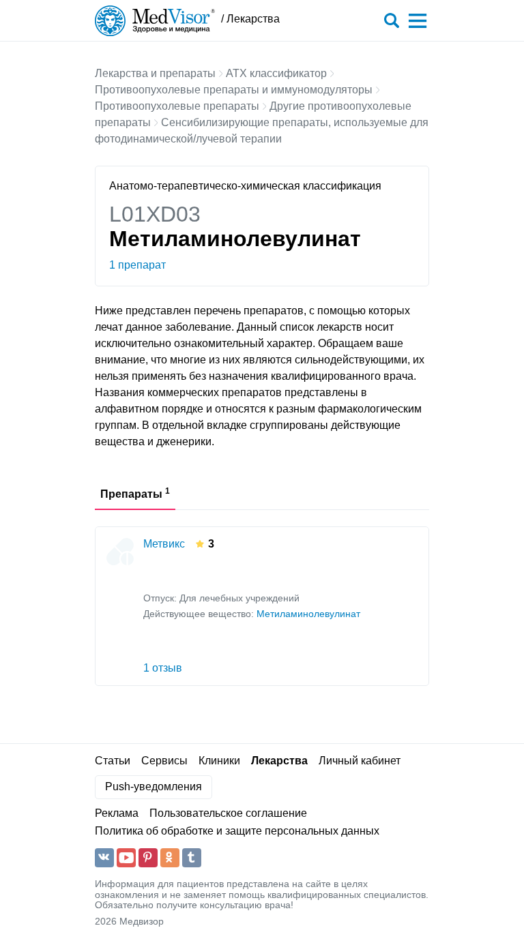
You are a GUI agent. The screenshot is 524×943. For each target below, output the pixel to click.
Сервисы (164, 760)
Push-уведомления (153, 786)
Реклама (117, 813)
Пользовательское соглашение (228, 813)
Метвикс (164, 544)
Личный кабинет (360, 760)
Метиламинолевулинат (308, 614)
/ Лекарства (250, 19)
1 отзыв (162, 668)
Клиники (219, 760)
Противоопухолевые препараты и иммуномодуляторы (234, 89)
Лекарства (279, 760)
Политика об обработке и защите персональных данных (237, 831)
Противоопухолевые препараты (177, 106)
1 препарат (137, 265)
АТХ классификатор (276, 73)
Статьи (112, 760)
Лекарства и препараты (155, 73)
